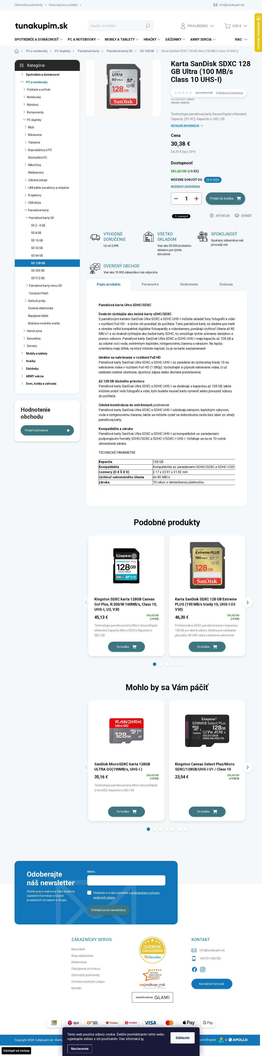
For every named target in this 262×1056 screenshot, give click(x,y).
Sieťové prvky (36, 300)
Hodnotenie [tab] (189, 284)
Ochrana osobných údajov (88, 981)
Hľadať (148, 25)
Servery (32, 346)
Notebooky (34, 97)
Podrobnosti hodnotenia (229, 92)
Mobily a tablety (36, 353)
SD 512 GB (38, 278)
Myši (31, 127)
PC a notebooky (36, 82)
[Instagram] (203, 969)
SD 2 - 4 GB (38, 225)
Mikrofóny (34, 165)
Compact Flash (38, 293)
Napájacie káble (38, 315)
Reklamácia (79, 962)
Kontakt (76, 988)
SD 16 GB (37, 240)
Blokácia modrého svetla (44, 323)
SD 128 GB (38, 263)
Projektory (34, 195)
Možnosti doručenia (185, 186)
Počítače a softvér (39, 89)
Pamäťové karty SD (41, 217)
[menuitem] (39, 39)
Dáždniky (32, 368)
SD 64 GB (37, 255)
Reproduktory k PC (40, 150)
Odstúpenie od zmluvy (85, 968)
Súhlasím (183, 1038)
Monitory (32, 104)
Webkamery (36, 172)
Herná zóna (34, 331)
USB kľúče (34, 202)
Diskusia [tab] (226, 284)
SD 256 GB (38, 270)
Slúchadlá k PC (37, 157)
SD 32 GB (37, 248)
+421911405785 (210, 958)
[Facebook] (194, 969)
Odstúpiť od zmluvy (16, 1050)
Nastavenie (80, 1049)
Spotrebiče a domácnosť (42, 74)
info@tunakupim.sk (212, 950)
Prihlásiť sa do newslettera (108, 910)
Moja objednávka (82, 955)
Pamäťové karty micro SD (45, 285)
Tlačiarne (34, 142)
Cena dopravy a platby (63, 5)
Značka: (180, 103)
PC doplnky (34, 120)
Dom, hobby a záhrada (41, 383)
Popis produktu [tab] (108, 284)
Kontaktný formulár (211, 984)
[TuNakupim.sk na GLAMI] (152, 997)
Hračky (30, 361)
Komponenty (35, 112)
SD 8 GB (36, 232)
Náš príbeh (78, 949)
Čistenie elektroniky (40, 308)
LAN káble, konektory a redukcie (48, 187)
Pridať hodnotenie (36, 430)
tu (142, 1039)
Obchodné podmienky (29, 5)
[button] (154, 664)
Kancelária (34, 338)
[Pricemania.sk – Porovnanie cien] (152, 977)
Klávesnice (35, 134)
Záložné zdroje (37, 180)
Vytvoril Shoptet (205, 1039)
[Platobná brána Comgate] (131, 1023)
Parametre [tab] (150, 284)
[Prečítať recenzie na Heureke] (152, 950)
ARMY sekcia (35, 376)
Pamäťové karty (38, 210)
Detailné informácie (185, 125)
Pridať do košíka (221, 198)
